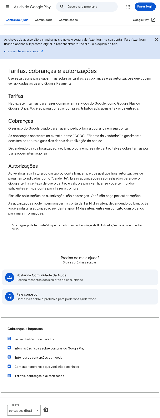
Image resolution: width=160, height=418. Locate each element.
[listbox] (24, 410)
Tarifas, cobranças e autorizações (39, 376)
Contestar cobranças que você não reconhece (47, 367)
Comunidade (43, 20)
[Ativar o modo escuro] (46, 410)
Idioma (15, 404)
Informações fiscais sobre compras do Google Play (49, 348)
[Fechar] (156, 40)
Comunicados (68, 20)
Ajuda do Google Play (32, 7)
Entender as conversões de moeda (38, 357)
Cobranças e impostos (25, 329)
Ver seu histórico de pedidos (34, 339)
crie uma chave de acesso (22, 51)
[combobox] (93, 6)
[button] (7, 7)
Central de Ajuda (17, 20)
